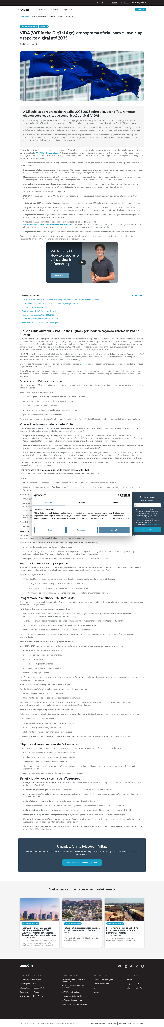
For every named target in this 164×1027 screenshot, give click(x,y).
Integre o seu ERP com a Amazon (74, 1004)
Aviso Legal (112, 1023)
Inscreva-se (147, 529)
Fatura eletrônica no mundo (30, 979)
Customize (81, 530)
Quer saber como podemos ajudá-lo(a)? (82, 862)
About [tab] (115, 502)
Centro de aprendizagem (103, 979)
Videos (96, 992)
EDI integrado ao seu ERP (29, 984)
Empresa (66, 9)
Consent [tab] (48, 502)
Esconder (136, 295)
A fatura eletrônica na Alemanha (74, 996)
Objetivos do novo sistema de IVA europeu (40, 319)
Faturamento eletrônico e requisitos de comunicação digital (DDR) (50, 303)
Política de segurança (98, 1023)
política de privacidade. (152, 524)
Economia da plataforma (32, 307)
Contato (140, 10)
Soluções (39, 9)
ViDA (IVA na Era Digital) (71, 992)
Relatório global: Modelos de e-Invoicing (74, 986)
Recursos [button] (53, 9)
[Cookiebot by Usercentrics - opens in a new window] (120, 495)
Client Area (125, 3)
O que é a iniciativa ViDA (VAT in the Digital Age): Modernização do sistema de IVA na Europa (60, 299)
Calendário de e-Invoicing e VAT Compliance (74, 980)
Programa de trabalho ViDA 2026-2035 (38, 315)
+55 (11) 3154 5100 (133, 984)
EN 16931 (83, 364)
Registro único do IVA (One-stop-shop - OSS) (40, 311)
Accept (114, 530)
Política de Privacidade (126, 1023)
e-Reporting (44, 26)
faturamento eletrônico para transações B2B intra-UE (47, 224)
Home (22, 16)
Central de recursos (101, 984)
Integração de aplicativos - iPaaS (32, 988)
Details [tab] (82, 502)
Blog (28, 16)
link (127, 518)
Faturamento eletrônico (29, 26)
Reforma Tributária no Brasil (73, 1000)
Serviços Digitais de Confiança (31, 996)
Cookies (140, 1023)
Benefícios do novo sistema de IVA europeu (40, 322)
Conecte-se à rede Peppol (29, 992)
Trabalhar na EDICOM (110, 3)
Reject (50, 530)
